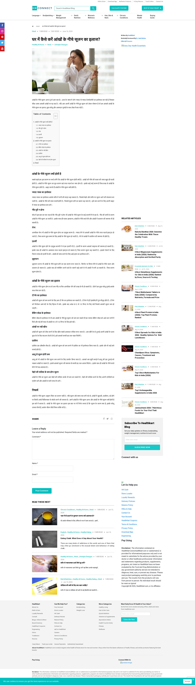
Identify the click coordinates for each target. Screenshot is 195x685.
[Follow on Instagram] (2, 31)
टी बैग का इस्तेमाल (43, 144)
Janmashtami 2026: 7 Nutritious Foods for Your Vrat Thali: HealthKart (148, 410)
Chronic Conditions (124, 17)
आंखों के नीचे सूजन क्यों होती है (44, 122)
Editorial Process (126, 41)
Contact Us (159, 1)
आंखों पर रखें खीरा (43, 150)
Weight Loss (81, 610)
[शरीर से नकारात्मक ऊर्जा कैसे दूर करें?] (44, 563)
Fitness (101, 626)
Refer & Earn (102, 1)
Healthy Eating (86, 532)
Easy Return (36, 644)
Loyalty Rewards (128, 497)
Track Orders (149, 1)
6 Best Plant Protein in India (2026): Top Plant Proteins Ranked (146, 315)
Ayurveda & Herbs (105, 620)
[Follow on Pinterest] (2, 37)
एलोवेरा (41, 153)
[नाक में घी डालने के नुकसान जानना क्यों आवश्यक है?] (44, 516)
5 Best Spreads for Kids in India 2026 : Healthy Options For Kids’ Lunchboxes (148, 335)
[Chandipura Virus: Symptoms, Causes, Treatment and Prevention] (127, 348)
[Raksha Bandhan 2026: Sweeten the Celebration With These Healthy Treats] (127, 228)
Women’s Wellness (91, 17)
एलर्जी (40, 134)
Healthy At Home (38, 45)
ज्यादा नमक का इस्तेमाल (45, 125)
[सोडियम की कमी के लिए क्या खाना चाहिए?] (44, 586)
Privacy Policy (127, 528)
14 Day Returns (138, 1)
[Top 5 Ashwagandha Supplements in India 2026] (127, 386)
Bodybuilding (48, 15)
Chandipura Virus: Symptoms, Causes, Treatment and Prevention (147, 355)
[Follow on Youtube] (2, 48)
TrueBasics (35, 635)
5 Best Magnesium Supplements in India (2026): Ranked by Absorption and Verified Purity (148, 254)
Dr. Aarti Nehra (141, 38)
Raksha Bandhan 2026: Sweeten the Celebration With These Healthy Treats (148, 234)
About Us (35, 607)
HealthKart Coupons (129, 520)
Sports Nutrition (104, 613)
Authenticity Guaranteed (75, 644)
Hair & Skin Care (104, 610)
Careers (56, 632)
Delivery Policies (128, 501)
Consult (34, 616)
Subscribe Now (142, 447)
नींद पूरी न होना (42, 128)
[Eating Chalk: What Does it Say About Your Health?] (44, 539)
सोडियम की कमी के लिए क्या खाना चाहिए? (74, 585)
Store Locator (127, 493)
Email (35, 474)
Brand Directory (37, 623)
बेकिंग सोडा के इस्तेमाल (45, 147)
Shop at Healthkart (151, 8)
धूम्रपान (41, 137)
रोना (40, 131)
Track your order (47, 644)
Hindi (37, 26)
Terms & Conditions (129, 524)
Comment (36, 437)
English (63, 532)
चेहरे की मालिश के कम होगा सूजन (47, 160)
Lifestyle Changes (61, 45)
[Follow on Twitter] (2, 43)
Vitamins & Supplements (107, 616)
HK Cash (125, 490)
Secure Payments (60, 644)
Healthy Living (103, 607)
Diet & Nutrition (77, 17)
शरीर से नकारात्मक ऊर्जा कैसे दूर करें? (73, 563)
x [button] (193, 679)
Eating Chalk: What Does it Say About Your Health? (82, 538)
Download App (112, 1)
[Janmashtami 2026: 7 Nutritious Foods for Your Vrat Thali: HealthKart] (127, 404)
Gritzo (34, 632)
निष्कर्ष (37, 163)
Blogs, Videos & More (39, 620)
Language (35, 15)
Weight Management (61, 17)
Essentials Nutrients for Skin (144, 266)
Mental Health (139, 17)
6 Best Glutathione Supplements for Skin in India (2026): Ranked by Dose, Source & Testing (148, 274)
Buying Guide (152, 17)
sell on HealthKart (60, 629)
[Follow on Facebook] (2, 25)
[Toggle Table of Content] (54, 116)
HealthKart (131, 35)
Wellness (102, 629)
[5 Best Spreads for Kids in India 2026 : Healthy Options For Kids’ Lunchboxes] (127, 328)
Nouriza (34, 639)
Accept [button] (187, 681)
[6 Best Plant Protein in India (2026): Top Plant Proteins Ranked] (127, 308)
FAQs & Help (127, 509)
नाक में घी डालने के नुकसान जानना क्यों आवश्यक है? (77, 516)
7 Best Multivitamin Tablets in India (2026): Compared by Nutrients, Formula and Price (147, 294)
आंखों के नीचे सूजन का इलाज (43, 141)
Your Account (127, 517)
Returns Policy (127, 505)
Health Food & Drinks (106, 623)
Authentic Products (125, 1)
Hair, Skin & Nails (109, 17)
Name (35, 463)
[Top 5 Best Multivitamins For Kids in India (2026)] (127, 368)
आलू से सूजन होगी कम (44, 156)
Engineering (126, 536)
